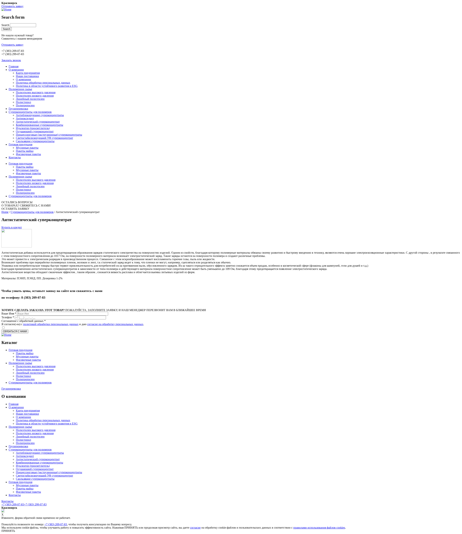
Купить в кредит (11, 227)
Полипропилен (25, 105)
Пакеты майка (24, 150)
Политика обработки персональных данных (43, 82)
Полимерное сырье (20, 89)
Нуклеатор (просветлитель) (33, 128)
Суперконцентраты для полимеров (30, 111)
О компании (16, 69)
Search (5, 25)
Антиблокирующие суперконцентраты (40, 115)
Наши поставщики (27, 76)
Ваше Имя (8, 313)
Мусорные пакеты (27, 147)
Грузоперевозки (18, 108)
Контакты (15, 157)
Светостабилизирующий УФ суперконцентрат (44, 137)
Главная (13, 66)
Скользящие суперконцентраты (35, 141)
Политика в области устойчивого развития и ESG (47, 85)
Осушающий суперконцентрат (35, 131)
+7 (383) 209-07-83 (12, 504)
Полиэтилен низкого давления (35, 95)
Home (4, 212)
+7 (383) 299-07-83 (35, 504)
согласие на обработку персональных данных (115, 324)
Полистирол (23, 102)
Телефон (7, 317)
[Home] (6, 9)
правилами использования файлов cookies (319, 527)
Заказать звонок (11, 60)
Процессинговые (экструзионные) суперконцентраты (49, 134)
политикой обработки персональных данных (51, 324)
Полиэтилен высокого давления (35, 92)
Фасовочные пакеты (28, 154)
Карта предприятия (28, 72)
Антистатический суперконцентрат (38, 121)
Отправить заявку (12, 6)
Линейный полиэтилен (30, 98)
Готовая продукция (20, 144)
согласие (195, 527)
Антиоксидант (25, 118)
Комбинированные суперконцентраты (39, 124)
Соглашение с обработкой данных (23, 320)
